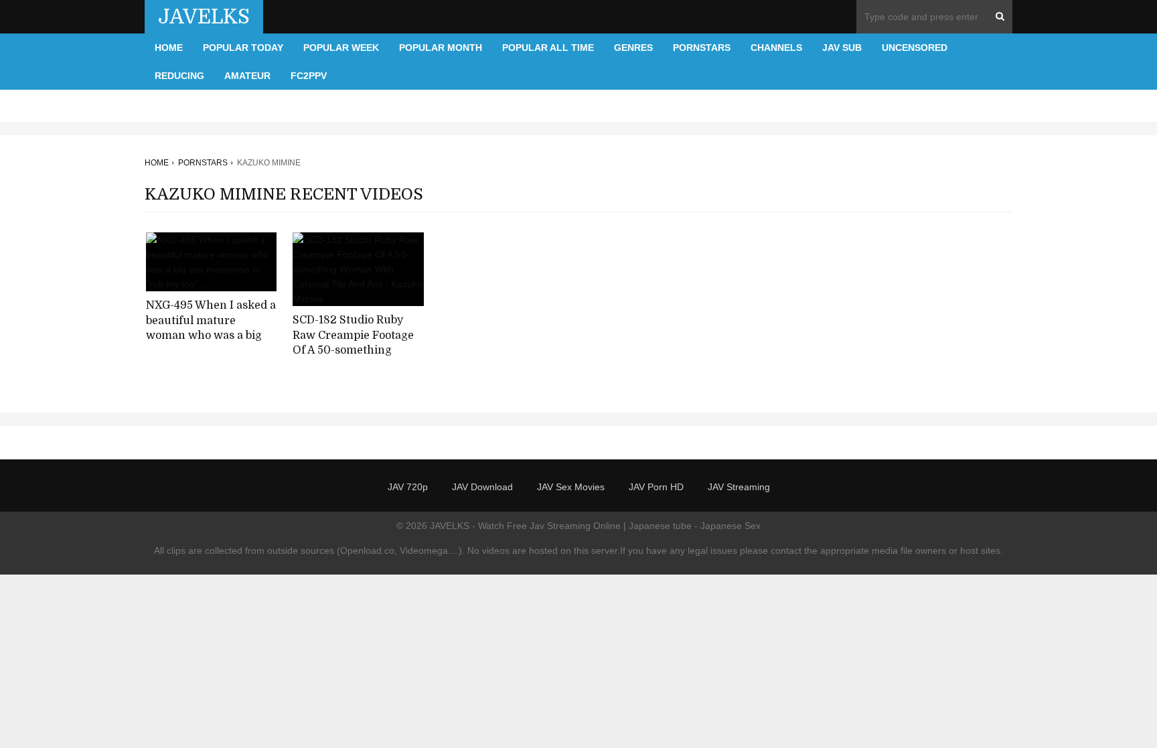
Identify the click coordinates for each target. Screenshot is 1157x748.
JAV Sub (842, 47)
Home (169, 47)
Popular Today (243, 47)
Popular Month (440, 47)
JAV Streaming (739, 486)
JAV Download (482, 486)
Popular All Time (548, 47)
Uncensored (914, 47)
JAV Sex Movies (571, 486)
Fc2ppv (309, 75)
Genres (633, 47)
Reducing (179, 75)
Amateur (247, 75)
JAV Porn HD (656, 486)
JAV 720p (408, 486)
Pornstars (701, 47)
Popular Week (341, 47)
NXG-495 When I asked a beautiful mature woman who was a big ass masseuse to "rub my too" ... (211, 335)
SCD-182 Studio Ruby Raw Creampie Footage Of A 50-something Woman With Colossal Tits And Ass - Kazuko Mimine (353, 358)
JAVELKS (204, 17)
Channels (776, 47)
